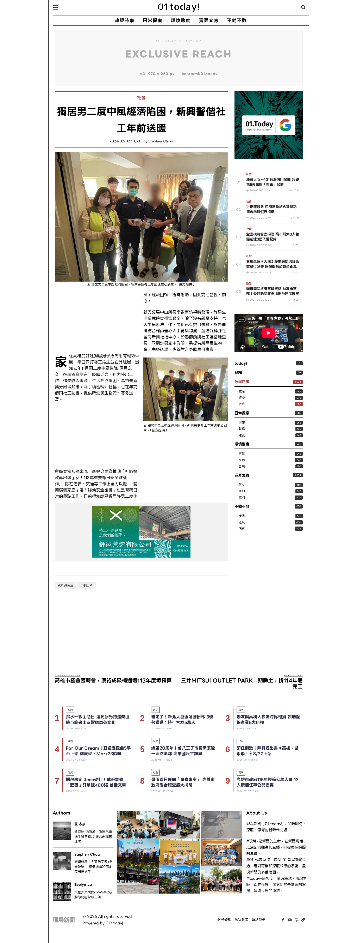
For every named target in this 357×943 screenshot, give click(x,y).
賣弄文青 (241, 475)
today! (240, 363)
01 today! (114, 923)
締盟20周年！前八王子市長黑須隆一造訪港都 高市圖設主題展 (183, 751)
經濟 (242, 398)
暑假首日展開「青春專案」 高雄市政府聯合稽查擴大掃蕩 (183, 782)
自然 (242, 466)
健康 (242, 422)
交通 (242, 460)
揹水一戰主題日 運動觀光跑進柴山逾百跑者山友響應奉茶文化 (97, 720)
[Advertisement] (97, 321)
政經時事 (241, 382)
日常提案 (241, 413)
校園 (242, 497)
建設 (242, 435)
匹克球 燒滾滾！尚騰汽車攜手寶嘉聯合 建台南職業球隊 (93, 836)
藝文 (242, 485)
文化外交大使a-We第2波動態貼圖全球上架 (93, 895)
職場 (242, 429)
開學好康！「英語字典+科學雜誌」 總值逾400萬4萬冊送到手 (93, 866)
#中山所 (86, 585)
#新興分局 (66, 585)
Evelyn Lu (83, 884)
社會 (141, 98)
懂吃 (242, 516)
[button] (303, 7)
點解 (238, 372)
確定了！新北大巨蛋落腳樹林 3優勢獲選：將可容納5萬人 (182, 720)
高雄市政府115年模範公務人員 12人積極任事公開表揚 (268, 782)
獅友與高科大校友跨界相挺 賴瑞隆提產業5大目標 (268, 720)
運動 (242, 491)
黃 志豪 (80, 824)
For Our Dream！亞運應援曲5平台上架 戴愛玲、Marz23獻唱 (98, 751)
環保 (242, 453)
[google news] (268, 125)
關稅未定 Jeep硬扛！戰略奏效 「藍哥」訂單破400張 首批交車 (96, 782)
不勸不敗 (241, 506)
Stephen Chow (160, 141)
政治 (249, 284)
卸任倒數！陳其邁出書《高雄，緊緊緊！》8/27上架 (268, 751)
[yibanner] (141, 532)
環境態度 (241, 444)
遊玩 (242, 522)
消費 (242, 528)
